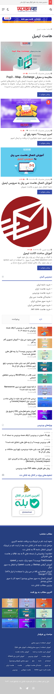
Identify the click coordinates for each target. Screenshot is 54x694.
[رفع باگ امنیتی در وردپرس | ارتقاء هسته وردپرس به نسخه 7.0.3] (45, 331)
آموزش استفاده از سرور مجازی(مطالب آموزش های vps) (33, 647)
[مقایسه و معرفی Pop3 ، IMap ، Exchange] (26, 56)
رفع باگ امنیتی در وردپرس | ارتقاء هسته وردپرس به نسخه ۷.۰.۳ (21, 329)
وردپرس (14, 670)
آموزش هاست (46, 656)
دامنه (39, 661)
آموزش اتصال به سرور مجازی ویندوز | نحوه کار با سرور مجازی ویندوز (29, 580)
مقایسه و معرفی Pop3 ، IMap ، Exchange (29, 77)
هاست (20, 665)
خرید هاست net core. (40, 309)
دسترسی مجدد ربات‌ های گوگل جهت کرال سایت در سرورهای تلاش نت (26, 2)
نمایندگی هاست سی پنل (39, 297)
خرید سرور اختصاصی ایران (39, 305)
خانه (48, 29)
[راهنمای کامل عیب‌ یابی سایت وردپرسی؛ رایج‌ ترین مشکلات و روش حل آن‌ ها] (45, 367)
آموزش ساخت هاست (22, 652)
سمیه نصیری (46, 250)
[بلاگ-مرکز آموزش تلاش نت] (27, 9)
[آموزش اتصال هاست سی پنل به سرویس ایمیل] (26, 162)
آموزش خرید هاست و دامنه (42, 652)
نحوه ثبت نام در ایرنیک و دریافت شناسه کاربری (32, 541)
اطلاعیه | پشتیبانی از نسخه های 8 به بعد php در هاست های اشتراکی (28, 555)
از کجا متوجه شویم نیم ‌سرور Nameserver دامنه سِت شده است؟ (20, 388)
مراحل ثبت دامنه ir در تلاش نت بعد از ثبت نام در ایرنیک (27, 545)
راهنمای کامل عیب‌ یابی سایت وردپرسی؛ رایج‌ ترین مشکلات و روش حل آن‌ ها (19, 364)
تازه (40, 319)
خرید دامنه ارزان (43, 284)
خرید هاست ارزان (42, 289)
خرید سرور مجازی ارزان (40, 301)
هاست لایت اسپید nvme (42, 670)
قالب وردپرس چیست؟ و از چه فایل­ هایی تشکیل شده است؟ (20, 353)
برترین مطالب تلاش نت (41, 585)
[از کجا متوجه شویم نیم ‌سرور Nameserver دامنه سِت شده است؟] (45, 390)
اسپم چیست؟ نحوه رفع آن (38, 134)
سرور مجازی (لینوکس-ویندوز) (18, 661)
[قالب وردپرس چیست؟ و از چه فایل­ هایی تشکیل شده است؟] (45, 355)
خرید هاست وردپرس (41, 293)
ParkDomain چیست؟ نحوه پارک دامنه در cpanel (31, 560)
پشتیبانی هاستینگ (44, 73)
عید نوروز (48, 665)
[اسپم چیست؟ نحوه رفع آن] (26, 113)
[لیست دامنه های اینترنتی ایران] (10, 613)
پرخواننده (15, 319)
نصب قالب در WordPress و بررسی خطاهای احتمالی (19, 376)
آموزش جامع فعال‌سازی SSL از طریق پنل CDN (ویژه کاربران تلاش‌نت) (21, 413)
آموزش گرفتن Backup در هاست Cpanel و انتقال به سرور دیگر (28, 566)
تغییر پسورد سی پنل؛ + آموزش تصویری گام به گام (20, 341)
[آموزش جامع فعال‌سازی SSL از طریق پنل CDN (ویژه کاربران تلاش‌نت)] (45, 415)
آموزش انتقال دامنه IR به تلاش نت (37, 549)
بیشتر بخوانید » (44, 94)
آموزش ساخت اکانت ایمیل (37, 253)
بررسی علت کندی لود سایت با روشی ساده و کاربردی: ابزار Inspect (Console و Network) (20, 401)
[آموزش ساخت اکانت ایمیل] (26, 221)
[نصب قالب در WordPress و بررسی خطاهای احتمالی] (45, 379)
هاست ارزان (10, 665)
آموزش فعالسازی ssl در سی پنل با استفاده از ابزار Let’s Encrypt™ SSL (28, 573)
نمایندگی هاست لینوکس (33, 665)
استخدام (48, 661)
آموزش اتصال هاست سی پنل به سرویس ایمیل (27, 183)
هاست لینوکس (26, 670)
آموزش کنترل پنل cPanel (16, 656)
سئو (33, 661)
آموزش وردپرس (33, 656)
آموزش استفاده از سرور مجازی (41, 643)
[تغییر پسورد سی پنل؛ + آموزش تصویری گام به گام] (45, 343)
